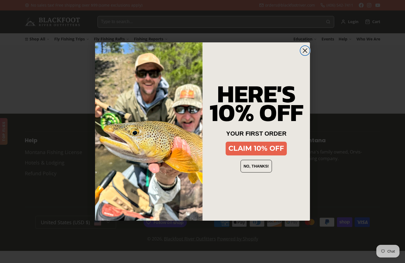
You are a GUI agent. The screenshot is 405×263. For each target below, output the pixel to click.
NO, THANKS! (256, 166)
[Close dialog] (305, 51)
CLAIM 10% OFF (256, 148)
